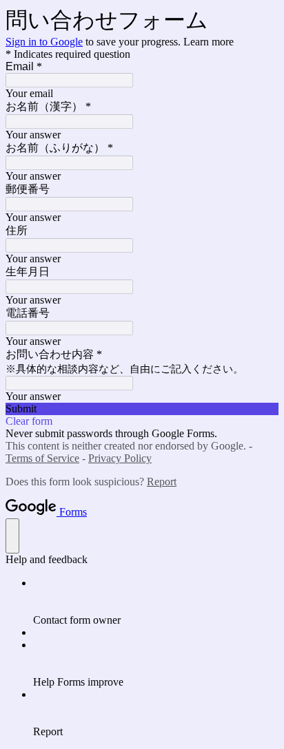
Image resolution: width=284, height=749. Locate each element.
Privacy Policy (120, 458)
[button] (142, 409)
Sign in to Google (44, 42)
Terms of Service (42, 458)
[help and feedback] (12, 535)
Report (161, 481)
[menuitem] (155, 601)
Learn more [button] (208, 42)
